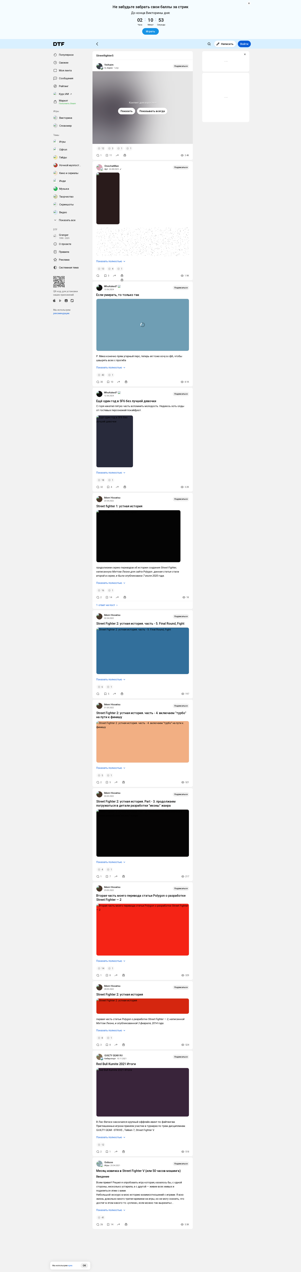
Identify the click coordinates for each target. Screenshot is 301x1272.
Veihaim (109, 64)
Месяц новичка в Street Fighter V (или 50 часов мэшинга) (138, 1171)
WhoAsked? (110, 286)
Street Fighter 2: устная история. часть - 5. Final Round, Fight (140, 623)
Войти (244, 44)
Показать (127, 111)
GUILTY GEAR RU (113, 1055)
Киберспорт (110, 1058)
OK (84, 1265)
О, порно (108, 68)
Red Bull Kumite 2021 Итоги (116, 1064)
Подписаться (180, 66)
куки (70, 1265)
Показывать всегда (152, 111)
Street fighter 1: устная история (119, 506)
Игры (106, 1165)
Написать (227, 44)
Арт (106, 169)
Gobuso (108, 1162)
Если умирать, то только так (117, 295)
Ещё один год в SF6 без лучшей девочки (126, 401)
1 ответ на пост (105, 605)
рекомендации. (61, 313)
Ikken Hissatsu (112, 497)
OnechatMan (111, 166)
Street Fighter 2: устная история (119, 994)
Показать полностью (109, 261)
